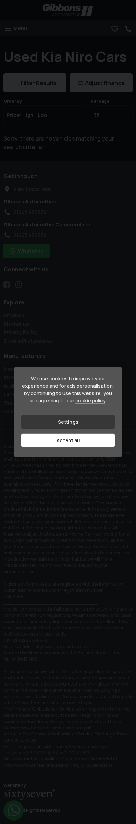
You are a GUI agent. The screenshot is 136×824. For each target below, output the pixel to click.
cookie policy (90, 400)
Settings (68, 422)
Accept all (68, 440)
